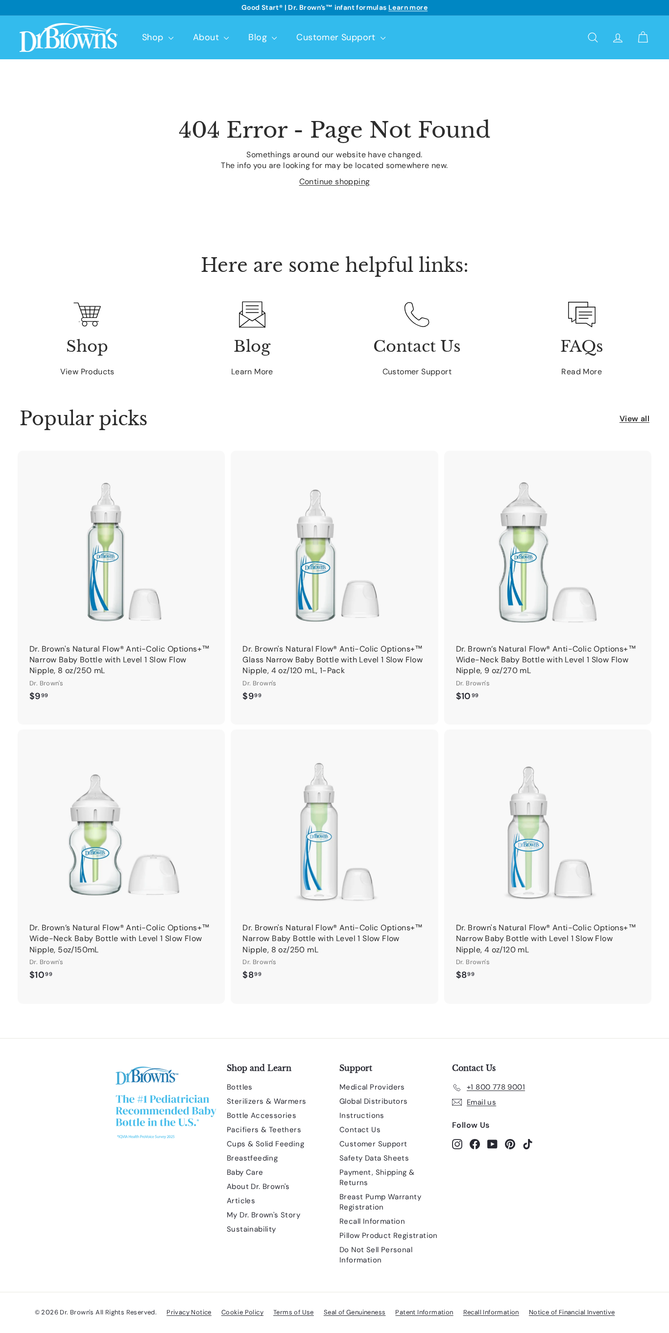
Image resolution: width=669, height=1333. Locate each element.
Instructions (361, 1115)
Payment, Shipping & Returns (377, 1177)
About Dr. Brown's (258, 1186)
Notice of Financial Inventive (572, 1312)
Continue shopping (334, 181)
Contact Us (360, 1130)
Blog (258, 37)
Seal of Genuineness (355, 1312)
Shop (154, 37)
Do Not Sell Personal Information (375, 1255)
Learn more (408, 7)
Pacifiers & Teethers (264, 1130)
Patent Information (424, 1312)
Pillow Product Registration (388, 1235)
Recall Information (372, 1221)
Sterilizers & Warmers (266, 1101)
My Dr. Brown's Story (263, 1215)
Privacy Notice (189, 1312)
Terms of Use (293, 1312)
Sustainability (251, 1229)
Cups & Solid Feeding (265, 1144)
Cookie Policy (242, 1312)
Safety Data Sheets (374, 1158)
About (207, 37)
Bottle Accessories (261, 1115)
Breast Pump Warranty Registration (380, 1202)
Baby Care (245, 1172)
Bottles (240, 1087)
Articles (241, 1201)
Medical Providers (372, 1087)
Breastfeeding (252, 1158)
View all (634, 418)
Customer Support (337, 37)
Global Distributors (373, 1101)
